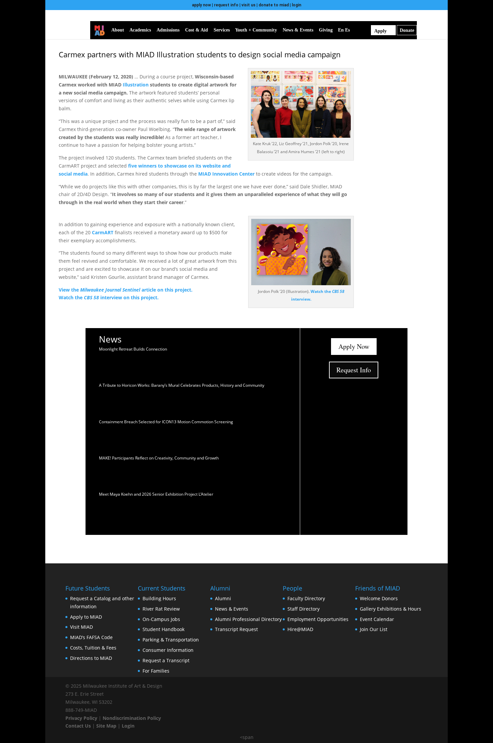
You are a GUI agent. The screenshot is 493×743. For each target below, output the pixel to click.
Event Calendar (377, 619)
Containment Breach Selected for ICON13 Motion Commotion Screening (166, 422)
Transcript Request (236, 629)
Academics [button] (140, 30)
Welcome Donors (379, 598)
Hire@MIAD (300, 629)
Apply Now (353, 346)
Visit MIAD (81, 627)
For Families (156, 671)
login (296, 5)
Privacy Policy (81, 718)
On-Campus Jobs (161, 619)
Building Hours (159, 598)
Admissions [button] (168, 30)
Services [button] (222, 30)
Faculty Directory (306, 598)
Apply (380, 31)
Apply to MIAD (86, 617)
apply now (201, 5)
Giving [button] (326, 30)
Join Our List (373, 629)
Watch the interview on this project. (109, 297)
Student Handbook (163, 629)
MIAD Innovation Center (226, 174)
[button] (358, 30)
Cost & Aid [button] (196, 30)
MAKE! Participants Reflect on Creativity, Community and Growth (159, 458)
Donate (407, 30)
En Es (344, 30)
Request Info (353, 369)
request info (226, 5)
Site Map (106, 726)
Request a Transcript (166, 660)
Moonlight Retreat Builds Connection (133, 349)
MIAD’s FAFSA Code (91, 637)
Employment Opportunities (317, 619)
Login (128, 726)
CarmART (102, 232)
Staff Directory (303, 609)
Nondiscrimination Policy (132, 718)
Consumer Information (168, 650)
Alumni (223, 598)
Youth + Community (256, 30)
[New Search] (367, 30)
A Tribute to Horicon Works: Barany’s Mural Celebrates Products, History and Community (181, 385)
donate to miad (274, 5)
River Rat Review (161, 609)
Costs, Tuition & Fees (93, 647)
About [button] (117, 30)
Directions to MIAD (91, 658)
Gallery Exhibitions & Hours (390, 609)
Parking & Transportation (171, 639)
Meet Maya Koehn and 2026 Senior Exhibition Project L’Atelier (156, 494)
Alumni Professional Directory (248, 619)
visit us (248, 5)
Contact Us (78, 726)
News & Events (231, 609)
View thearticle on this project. (126, 290)
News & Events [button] (298, 30)
